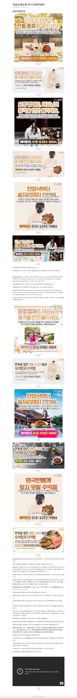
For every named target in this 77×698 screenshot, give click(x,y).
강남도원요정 (17, 277)
